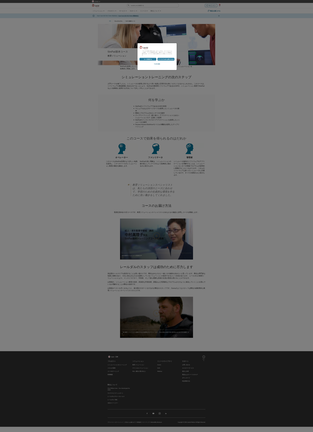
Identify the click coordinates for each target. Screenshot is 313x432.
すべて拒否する (148, 59)
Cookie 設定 (157, 64)
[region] (157, 56)
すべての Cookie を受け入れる (166, 59)
